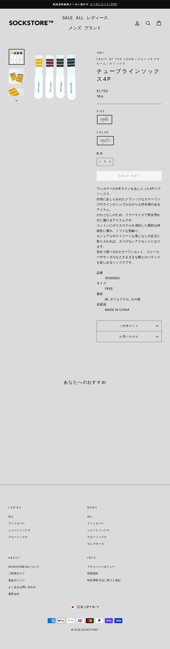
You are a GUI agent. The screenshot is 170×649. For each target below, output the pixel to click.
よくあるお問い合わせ (22, 587)
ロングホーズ (95, 543)
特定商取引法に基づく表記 (104, 580)
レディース (97, 17)
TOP (99, 52)
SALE (67, 17)
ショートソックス (19, 530)
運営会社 (13, 593)
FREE (105, 119)
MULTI (105, 140)
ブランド (92, 27)
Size (101, 111)
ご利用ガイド (129, 325)
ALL (80, 17)
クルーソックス (18, 537)
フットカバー (16, 523)
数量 (100, 153)
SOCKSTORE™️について (23, 566)
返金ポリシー (16, 580)
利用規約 (92, 573)
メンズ (75, 27)
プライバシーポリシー (101, 566)
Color (103, 132)
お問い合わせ (129, 336)
